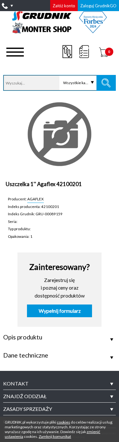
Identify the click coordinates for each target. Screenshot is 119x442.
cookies (63, 422)
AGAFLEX (35, 199)
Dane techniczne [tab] (25, 355)
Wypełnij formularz (60, 311)
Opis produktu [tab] (22, 337)
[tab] (59, 383)
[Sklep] (59, 31)
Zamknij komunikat (55, 436)
